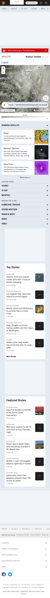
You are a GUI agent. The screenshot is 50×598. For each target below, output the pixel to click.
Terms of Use (6, 591)
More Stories (11, 356)
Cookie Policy (24, 591)
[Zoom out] (3, 72)
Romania (26, 529)
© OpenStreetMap (7, 110)
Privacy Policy (15, 591)
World (4, 529)
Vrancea (38, 529)
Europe (15, 529)
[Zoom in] (3, 68)
